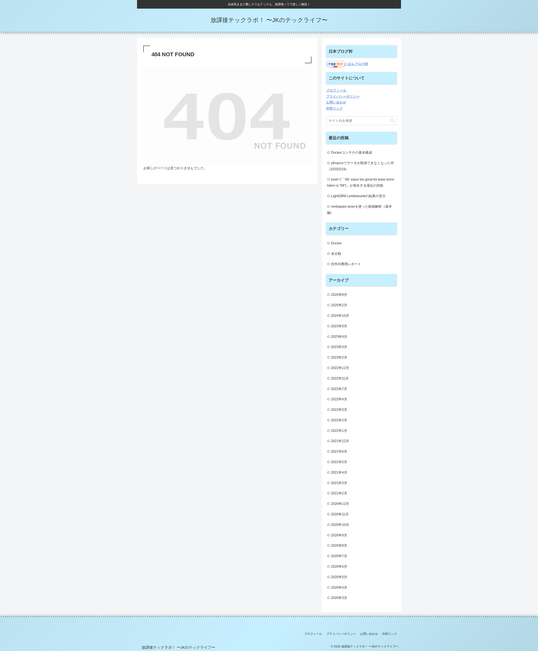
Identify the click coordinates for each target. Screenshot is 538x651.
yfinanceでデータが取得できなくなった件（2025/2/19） (360, 166)
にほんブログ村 (356, 63)
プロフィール (336, 90)
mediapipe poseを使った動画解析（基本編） (359, 209)
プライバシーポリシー (343, 96)
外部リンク (334, 108)
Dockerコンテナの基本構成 (351, 152)
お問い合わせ (336, 102)
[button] (392, 120)
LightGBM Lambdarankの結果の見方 (358, 196)
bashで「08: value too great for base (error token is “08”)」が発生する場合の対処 (360, 182)
